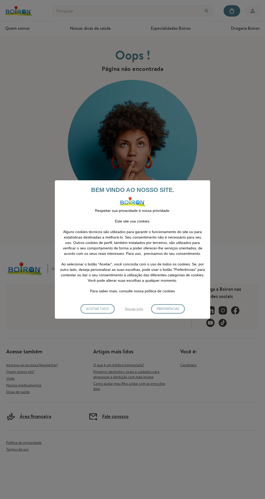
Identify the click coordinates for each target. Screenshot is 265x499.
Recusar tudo (134, 309)
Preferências (168, 309)
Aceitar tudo (97, 309)
